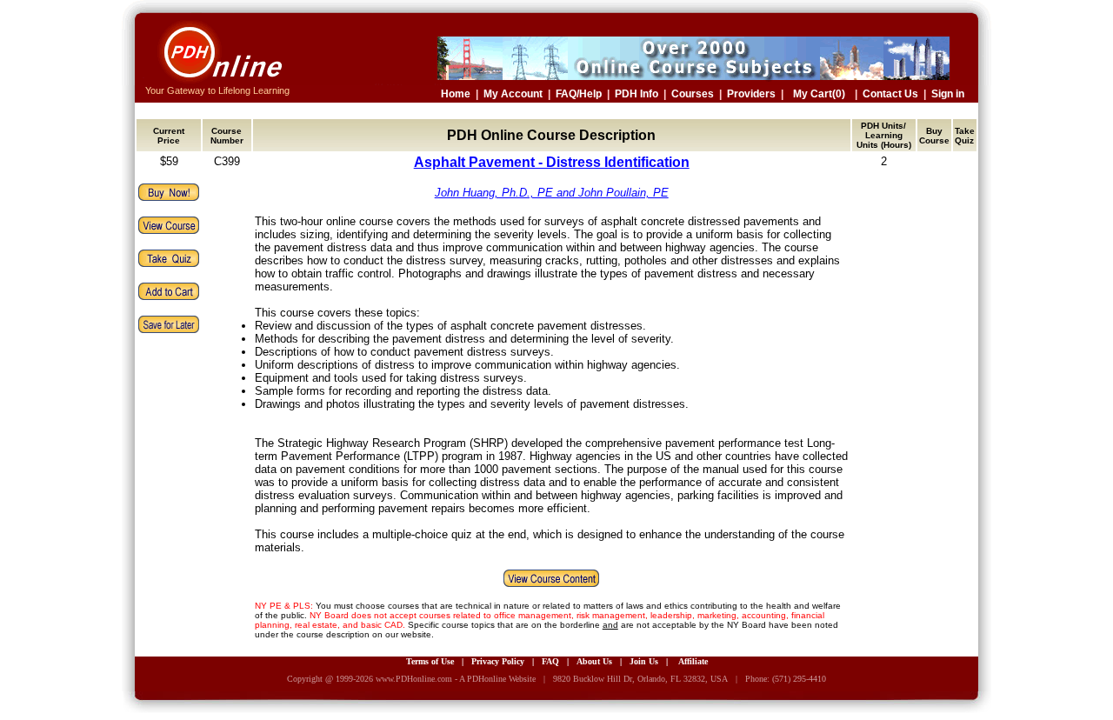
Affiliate (693, 661)
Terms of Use (430, 661)
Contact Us (890, 94)
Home (455, 94)
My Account (513, 94)
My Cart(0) (819, 94)
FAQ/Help (579, 94)
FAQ (550, 661)
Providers (751, 94)
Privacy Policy (497, 661)
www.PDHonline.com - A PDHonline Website (456, 678)
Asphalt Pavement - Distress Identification (552, 162)
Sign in (947, 94)
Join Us (644, 661)
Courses (692, 94)
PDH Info (636, 94)
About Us (594, 661)
